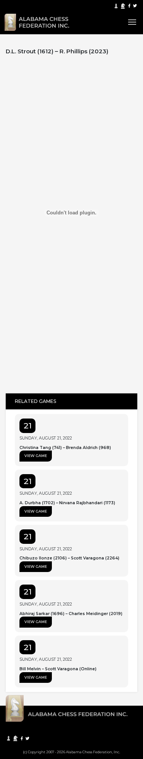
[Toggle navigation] (132, 22)
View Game (35, 456)
